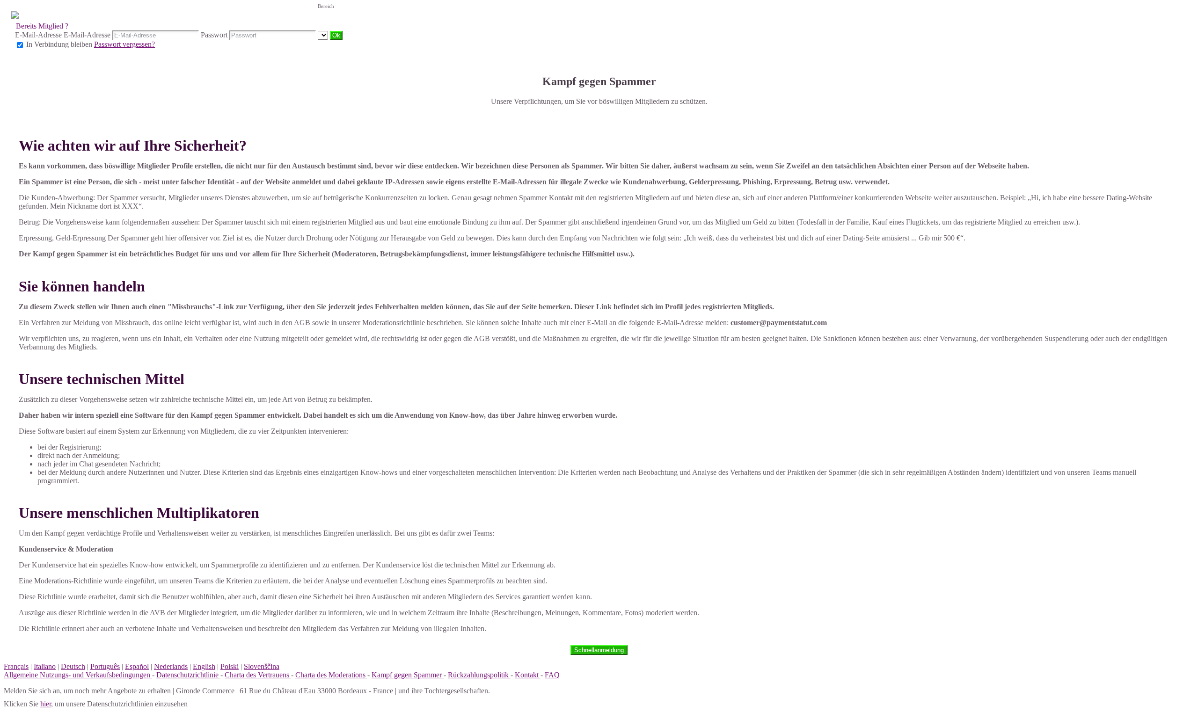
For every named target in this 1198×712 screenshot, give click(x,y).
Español (137, 666)
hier (45, 704)
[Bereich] (324, 35)
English (204, 666)
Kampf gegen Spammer (408, 675)
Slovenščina (261, 666)
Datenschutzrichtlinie (188, 675)
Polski (229, 666)
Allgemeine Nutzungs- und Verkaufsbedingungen (78, 675)
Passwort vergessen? (124, 44)
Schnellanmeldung (599, 650)
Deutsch (73, 666)
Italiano (45, 666)
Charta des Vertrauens (258, 675)
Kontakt (528, 675)
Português (105, 666)
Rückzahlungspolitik (479, 675)
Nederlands (171, 666)
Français (16, 666)
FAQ (552, 675)
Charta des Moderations (331, 675)
